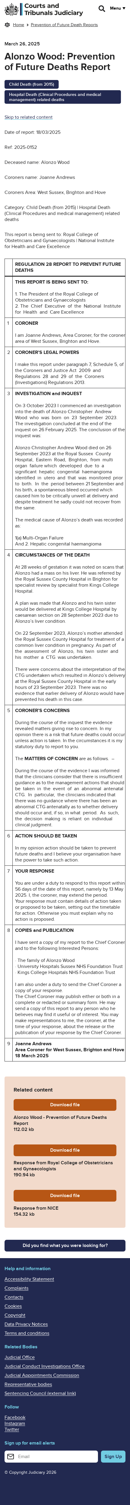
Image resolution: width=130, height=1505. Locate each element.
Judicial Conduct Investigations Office (45, 1366)
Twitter (12, 1430)
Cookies (13, 1306)
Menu (115, 8)
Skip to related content (29, 117)
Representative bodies (28, 1384)
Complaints (16, 1288)
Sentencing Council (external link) (40, 1393)
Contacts (14, 1297)
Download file (83, 1105)
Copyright (15, 1315)
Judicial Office (20, 1357)
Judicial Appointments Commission (42, 1375)
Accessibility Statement (29, 1279)
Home (18, 24)
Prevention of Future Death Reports (64, 24)
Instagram (15, 1424)
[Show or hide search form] (102, 8)
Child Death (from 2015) (31, 84)
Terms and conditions (27, 1333)
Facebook (15, 1417)
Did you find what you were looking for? (65, 1245)
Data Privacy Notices (26, 1324)
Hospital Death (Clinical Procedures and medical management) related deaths (55, 97)
